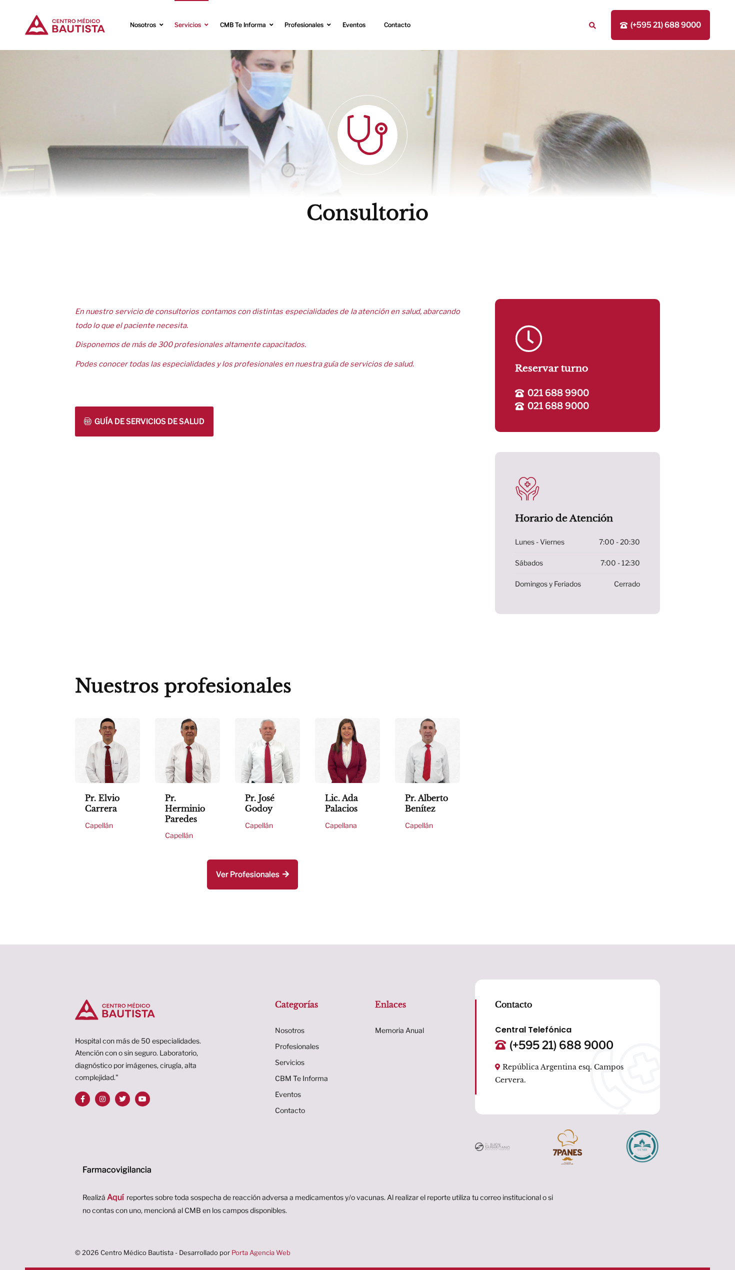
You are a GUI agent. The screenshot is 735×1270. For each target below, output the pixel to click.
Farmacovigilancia (117, 1169)
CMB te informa (243, 24)
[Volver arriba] (719, 1243)
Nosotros (143, 24)
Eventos (354, 24)
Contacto (397, 24)
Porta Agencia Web (261, 1252)
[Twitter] (122, 1099)
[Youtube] (142, 1099)
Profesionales (304, 24)
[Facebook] (82, 1099)
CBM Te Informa (301, 1078)
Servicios (187, 24)
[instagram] (102, 1099)
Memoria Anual (399, 1030)
